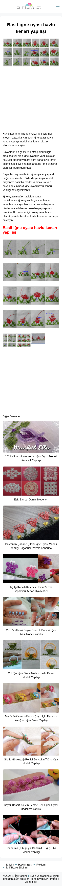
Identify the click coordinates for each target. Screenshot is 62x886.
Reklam (40, 864)
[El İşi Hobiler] (29, 9)
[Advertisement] (31, 98)
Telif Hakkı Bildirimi (17, 867)
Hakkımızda (25, 864)
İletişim (10, 864)
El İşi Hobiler (19, 876)
